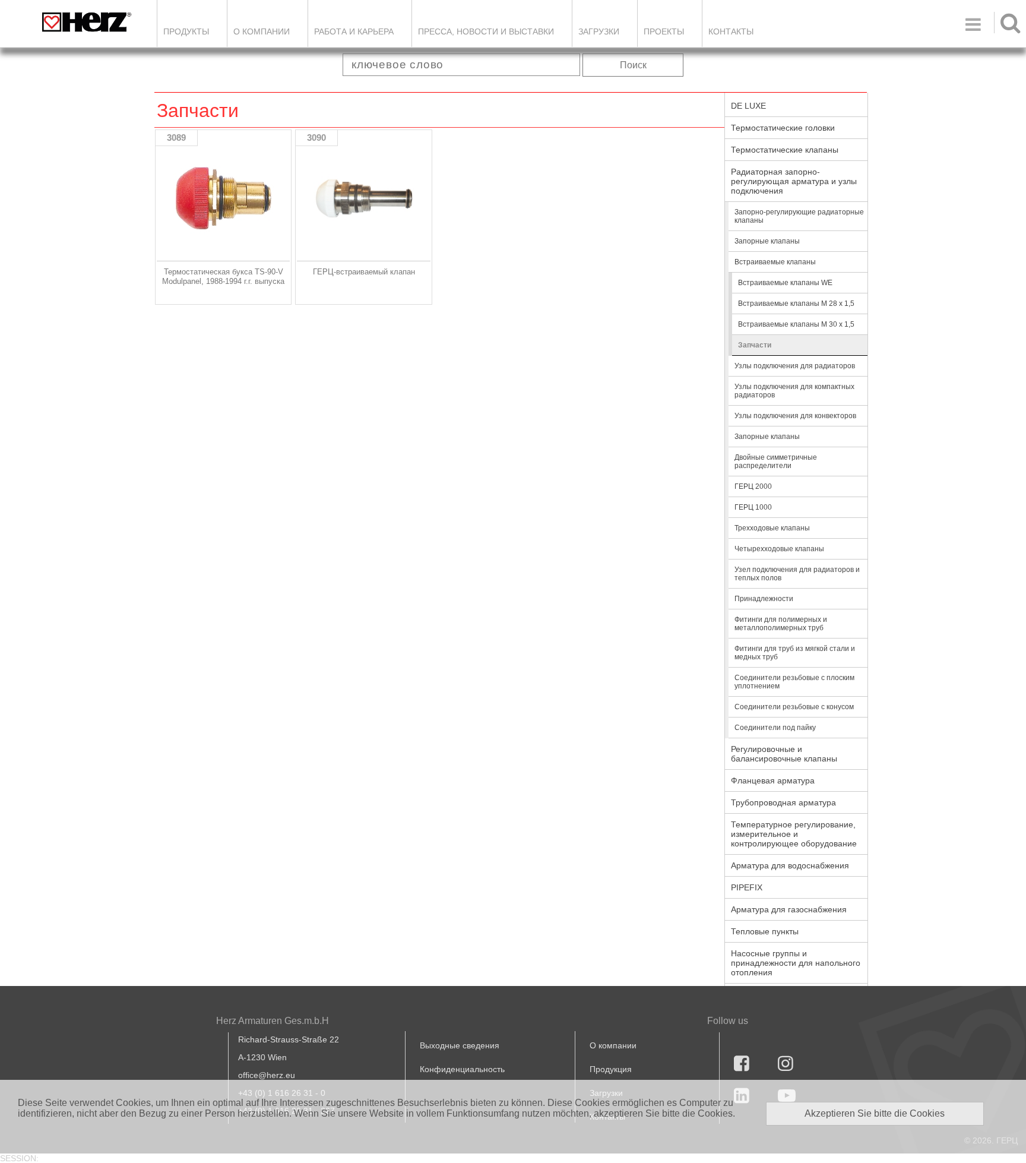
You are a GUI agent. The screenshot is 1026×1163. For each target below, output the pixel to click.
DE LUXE (748, 105)
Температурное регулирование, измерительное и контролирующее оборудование (794, 834)
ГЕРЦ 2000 (753, 486)
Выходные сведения (459, 1045)
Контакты (730, 31)
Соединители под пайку (775, 727)
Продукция (611, 1069)
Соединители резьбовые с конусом (794, 707)
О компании (261, 31)
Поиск (633, 65)
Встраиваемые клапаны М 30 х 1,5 (796, 324)
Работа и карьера (354, 31)
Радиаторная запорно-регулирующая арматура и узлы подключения (794, 181)
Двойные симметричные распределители (775, 461)
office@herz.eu (266, 1075)
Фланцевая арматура (773, 780)
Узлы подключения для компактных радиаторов (794, 391)
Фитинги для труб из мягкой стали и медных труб (794, 652)
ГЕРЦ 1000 (753, 507)
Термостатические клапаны (784, 149)
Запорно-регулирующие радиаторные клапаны (799, 216)
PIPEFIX (746, 887)
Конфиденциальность (462, 1069)
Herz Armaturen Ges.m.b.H (272, 1021)
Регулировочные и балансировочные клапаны (784, 753)
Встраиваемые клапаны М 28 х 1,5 (796, 303)
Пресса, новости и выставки (486, 31)
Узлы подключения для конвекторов (795, 416)
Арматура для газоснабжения (789, 909)
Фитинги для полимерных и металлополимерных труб (780, 623)
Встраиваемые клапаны (775, 262)
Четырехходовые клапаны (779, 549)
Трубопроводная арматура (783, 802)
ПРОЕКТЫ (664, 31)
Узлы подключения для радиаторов (794, 366)
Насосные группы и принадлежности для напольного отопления (795, 963)
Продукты (186, 31)
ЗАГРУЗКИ (598, 31)
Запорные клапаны (767, 241)
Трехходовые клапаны (772, 528)
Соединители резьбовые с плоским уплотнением (794, 682)
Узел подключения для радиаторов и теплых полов (797, 573)
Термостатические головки (783, 127)
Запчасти (754, 345)
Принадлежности (763, 599)
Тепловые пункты (765, 931)
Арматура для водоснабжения (790, 865)
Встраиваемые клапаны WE (785, 283)
